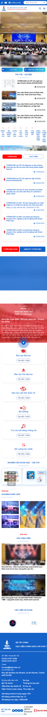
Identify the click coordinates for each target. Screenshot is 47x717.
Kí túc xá (27, 686)
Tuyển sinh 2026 (10, 249)
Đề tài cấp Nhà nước (11, 482)
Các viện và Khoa (23, 610)
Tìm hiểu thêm (23, 360)
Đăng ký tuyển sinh (32, 249)
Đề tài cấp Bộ (11, 477)
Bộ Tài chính (7, 683)
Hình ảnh (5, 491)
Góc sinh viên (24, 538)
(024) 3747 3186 (9, 658)
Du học (26, 680)
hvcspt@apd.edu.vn (11, 667)
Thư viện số (28, 689)
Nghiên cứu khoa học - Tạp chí (23, 463)
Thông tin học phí (31, 683)
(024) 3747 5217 (9, 661)
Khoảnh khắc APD (11, 494)
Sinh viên (23, 534)
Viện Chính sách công (12, 689)
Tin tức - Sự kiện (23, 74)
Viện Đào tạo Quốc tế (11, 686)
